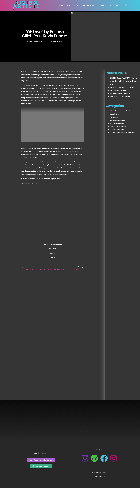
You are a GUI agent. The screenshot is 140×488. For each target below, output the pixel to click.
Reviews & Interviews (117, 120)
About (77, 5)
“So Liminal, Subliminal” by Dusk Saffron (123, 87)
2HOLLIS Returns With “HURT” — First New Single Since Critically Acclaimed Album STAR (124, 81)
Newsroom (114, 117)
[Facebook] (104, 458)
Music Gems (114, 114)
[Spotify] (94, 458)
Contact (103, 5)
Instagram (52, 249)
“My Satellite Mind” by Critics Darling (122, 93)
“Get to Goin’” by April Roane (120, 96)
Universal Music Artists (117, 129)
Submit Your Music (89, 5)
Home (61, 5)
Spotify (52, 258)
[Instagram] (85, 458)
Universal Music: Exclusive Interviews (122, 132)
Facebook (52, 253)
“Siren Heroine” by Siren (118, 90)
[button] (126, 5)
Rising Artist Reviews (117, 123)
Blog (68, 5)
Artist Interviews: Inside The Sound (122, 111)
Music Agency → (115, 5)
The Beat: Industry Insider (119, 126)
